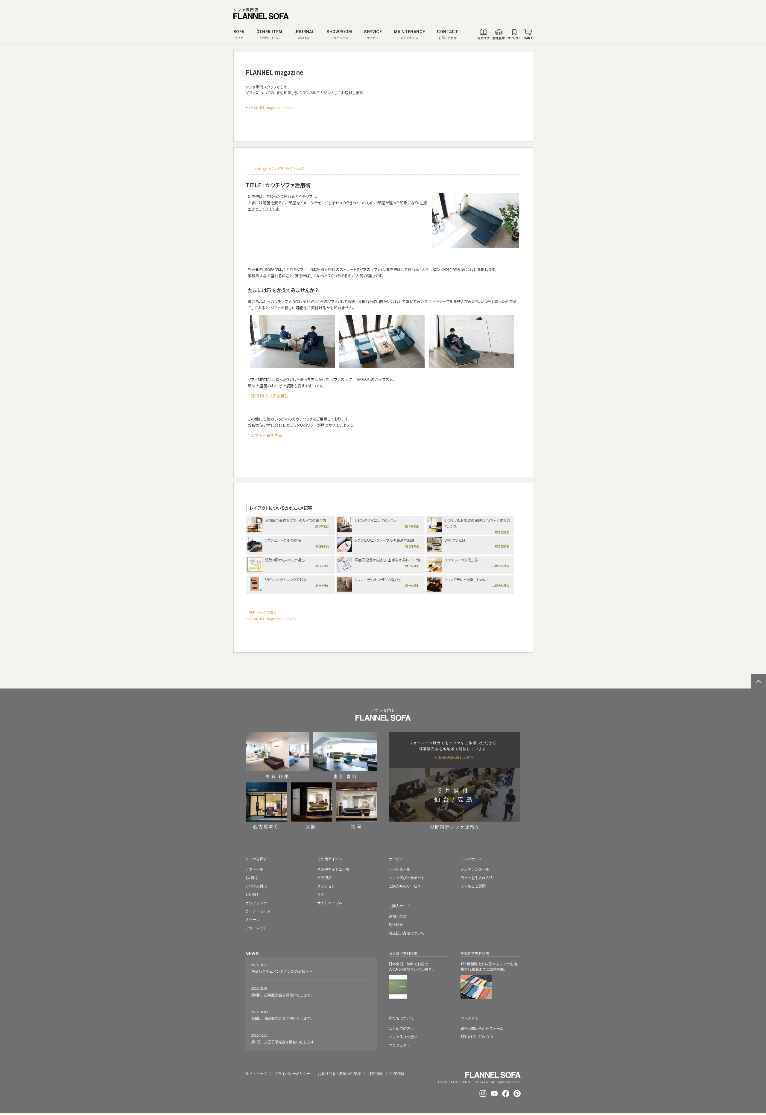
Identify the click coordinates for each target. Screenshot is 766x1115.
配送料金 (396, 924)
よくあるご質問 (473, 886)
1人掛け (251, 877)
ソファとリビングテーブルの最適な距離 (384, 540)
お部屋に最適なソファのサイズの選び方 (295, 520)
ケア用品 (324, 877)
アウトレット (256, 928)
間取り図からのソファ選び (285, 559)
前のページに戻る (262, 612)
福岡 (356, 826)
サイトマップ (256, 1074)
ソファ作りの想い (403, 1037)
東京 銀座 (277, 776)
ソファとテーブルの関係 (283, 540)
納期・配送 (398, 916)
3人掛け (252, 894)
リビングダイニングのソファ (375, 520)
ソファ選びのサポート (407, 877)
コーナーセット (257, 911)
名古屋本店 (266, 826)
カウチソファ (256, 903)
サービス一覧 (399, 869)
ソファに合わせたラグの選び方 (378, 579)
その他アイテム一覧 (333, 869)
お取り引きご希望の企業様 (339, 1074)
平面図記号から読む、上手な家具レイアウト (388, 559)
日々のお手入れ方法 (476, 877)
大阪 (311, 826)
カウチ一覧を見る (266, 435)
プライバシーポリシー (292, 1074)
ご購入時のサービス (405, 886)
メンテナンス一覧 (474, 869)
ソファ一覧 (254, 869)
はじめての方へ (401, 1028)
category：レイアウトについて (280, 168)
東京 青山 (345, 776)
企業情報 (397, 1074)
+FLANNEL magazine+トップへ (272, 107)
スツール (252, 919)
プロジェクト (399, 1045)
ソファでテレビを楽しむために (467, 579)
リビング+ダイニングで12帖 (286, 579)
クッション (326, 886)
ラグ (320, 894)
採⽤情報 (375, 1074)
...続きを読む (321, 526)
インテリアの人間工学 (461, 559)
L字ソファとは (455, 540)
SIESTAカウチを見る (269, 396)
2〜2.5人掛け (256, 886)
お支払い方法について (407, 933)
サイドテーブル (329, 903)
